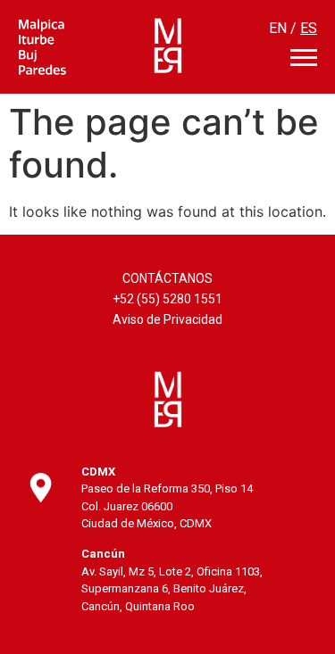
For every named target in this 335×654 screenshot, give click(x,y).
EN (278, 28)
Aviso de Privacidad (167, 319)
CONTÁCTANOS (167, 278)
